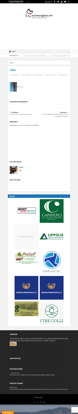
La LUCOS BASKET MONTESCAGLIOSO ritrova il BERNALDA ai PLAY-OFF (55, 114)
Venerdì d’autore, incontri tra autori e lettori (21, 113)
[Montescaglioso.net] (39, 13)
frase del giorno (13, 387)
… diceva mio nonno (14, 373)
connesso (20, 125)
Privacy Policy (39, 397)
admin (21, 167)
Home (11, 63)
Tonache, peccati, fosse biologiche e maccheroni (54, 55)
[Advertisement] (39, 33)
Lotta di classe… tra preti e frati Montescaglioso (28, 55)
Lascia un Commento (50, 74)
